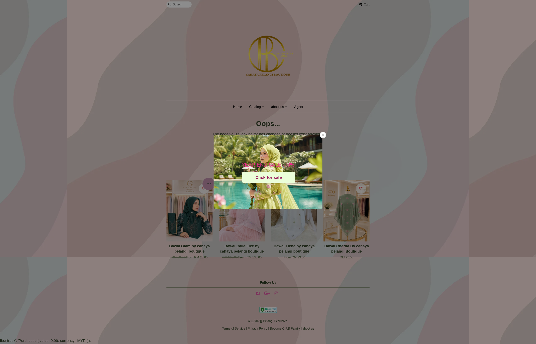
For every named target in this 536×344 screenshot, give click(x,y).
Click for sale (268, 177)
